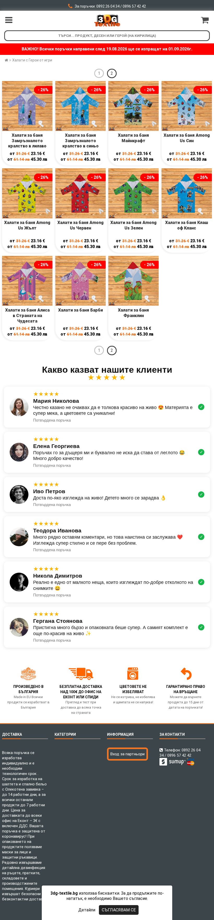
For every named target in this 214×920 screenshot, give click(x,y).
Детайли (86, 909)
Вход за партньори (127, 754)
